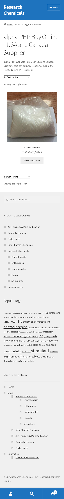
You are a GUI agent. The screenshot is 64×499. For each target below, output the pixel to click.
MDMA (7, 340)
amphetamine (13, 321)
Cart (49, 491)
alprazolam (53, 313)
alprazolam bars (43, 317)
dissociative (31, 332)
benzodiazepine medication (37, 327)
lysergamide (50, 336)
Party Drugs (14, 239)
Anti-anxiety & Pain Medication (24, 226)
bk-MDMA (7, 332)
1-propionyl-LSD (9, 313)
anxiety (26, 321)
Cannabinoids (18, 256)
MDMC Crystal (20, 341)
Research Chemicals (14, 10)
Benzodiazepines (17, 232)
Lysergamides (18, 268)
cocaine (14, 331)
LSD (41, 336)
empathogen (47, 331)
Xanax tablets (27, 361)
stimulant (40, 351)
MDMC (12, 341)
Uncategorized (15, 286)
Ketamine (35, 337)
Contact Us (13, 453)
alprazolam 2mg (11, 317)
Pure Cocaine (26, 352)
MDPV (28, 341)
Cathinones (17, 262)
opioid (34, 344)
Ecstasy (39, 332)
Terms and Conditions (27, 457)
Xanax (7, 360)
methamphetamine (38, 341)
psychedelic (12, 351)
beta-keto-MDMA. (54, 327)
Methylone (52, 340)
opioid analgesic (47, 344)
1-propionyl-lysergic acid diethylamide (28, 313)
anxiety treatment (40, 321)
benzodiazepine (15, 327)
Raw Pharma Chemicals (20, 244)
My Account (10, 493)
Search (32, 493)
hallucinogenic (21, 336)
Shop (10, 392)
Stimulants (17, 280)
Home (10, 24)
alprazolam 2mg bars (27, 317)
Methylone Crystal (10, 345)
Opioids (15, 274)
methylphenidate (24, 345)
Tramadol (14, 356)
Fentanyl (8, 336)
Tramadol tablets (30, 356)
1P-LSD (44, 313)
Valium (51, 357)
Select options (32, 160)
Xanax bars (15, 361)
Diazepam (22, 332)
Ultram (45, 356)
